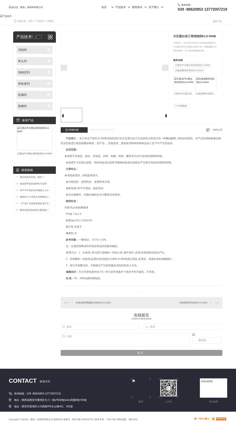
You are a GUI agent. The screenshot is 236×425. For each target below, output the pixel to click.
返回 (215, 21)
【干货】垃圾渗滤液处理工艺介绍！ (36, 203)
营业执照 (213, 401)
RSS (109, 419)
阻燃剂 (22, 106)
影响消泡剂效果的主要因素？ (34, 210)
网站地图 (121, 419)
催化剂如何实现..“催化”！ (32, 177)
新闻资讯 (137, 7)
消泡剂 (50, 21)
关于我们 (154, 7)
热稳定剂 (24, 72)
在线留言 (182, 106)
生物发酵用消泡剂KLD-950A (189, 70)
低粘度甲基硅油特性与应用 (33, 183)
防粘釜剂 (24, 83)
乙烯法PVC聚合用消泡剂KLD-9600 (34, 153)
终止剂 (22, 61)
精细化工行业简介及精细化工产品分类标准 (36, 197)
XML (114, 419)
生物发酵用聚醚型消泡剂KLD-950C (93, 302)
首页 (104, 7)
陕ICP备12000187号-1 (83, 419)
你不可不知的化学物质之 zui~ (34, 190)
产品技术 (120, 7)
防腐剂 (22, 94)
